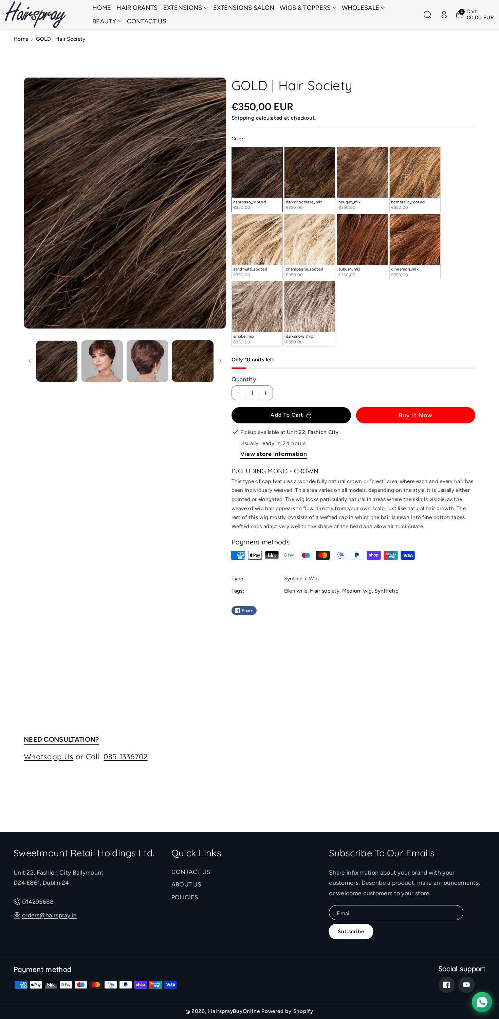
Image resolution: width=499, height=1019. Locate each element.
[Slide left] (30, 361)
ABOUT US (186, 884)
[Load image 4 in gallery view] (193, 361)
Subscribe (351, 931)
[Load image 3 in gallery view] (147, 361)
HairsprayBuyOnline (234, 1011)
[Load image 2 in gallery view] (102, 361)
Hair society (324, 590)
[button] (185, 8)
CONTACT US (190, 871)
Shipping (243, 118)
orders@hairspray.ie (49, 915)
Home (21, 39)
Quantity (244, 379)
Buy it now (415, 415)
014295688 (38, 901)
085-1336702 (125, 756)
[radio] (257, 179)
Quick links (196, 853)
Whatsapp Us (48, 756)
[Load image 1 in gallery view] (56, 361)
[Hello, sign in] (444, 14)
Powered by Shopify (287, 1011)
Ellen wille (296, 590)
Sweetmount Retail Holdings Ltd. (84, 853)
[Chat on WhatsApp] (482, 1002)
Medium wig (357, 590)
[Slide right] (220, 361)
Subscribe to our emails (382, 853)
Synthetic (386, 590)
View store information (273, 453)
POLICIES (184, 897)
